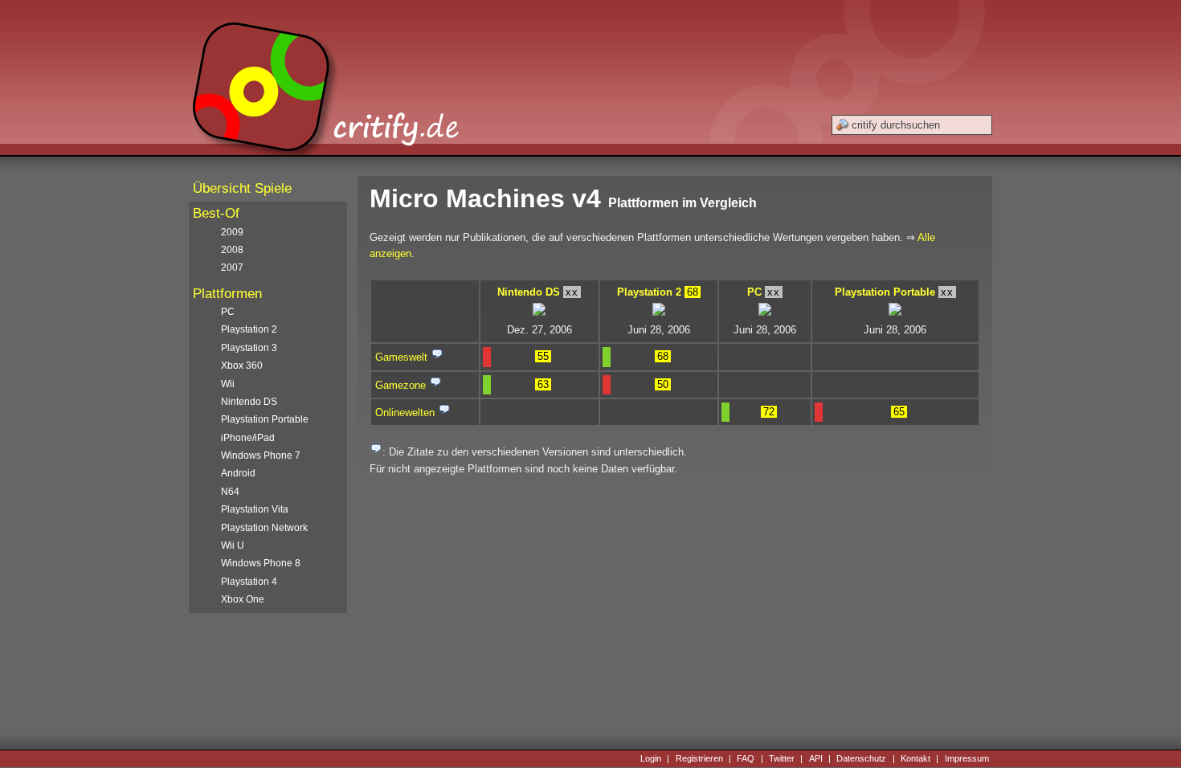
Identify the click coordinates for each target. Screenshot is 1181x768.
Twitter (782, 758)
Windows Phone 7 (260, 455)
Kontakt (915, 758)
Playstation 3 (249, 347)
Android (238, 473)
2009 (232, 232)
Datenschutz (861, 758)
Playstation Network (264, 527)
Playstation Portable (885, 292)
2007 (232, 267)
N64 (230, 491)
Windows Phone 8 (260, 563)
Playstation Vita (254, 509)
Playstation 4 (249, 581)
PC (754, 292)
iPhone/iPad (248, 437)
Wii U (232, 545)
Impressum (967, 758)
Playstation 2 (649, 292)
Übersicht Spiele (242, 188)
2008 (232, 249)
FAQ (745, 758)
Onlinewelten (405, 412)
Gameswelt (401, 357)
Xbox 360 (242, 365)
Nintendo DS (528, 292)
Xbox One (242, 599)
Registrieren (699, 758)
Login (650, 758)
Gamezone (400, 385)
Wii (228, 384)
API (816, 758)
